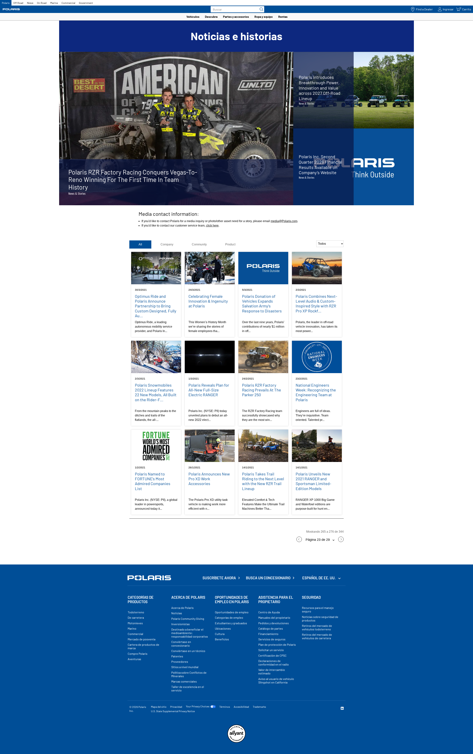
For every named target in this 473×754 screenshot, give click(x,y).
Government (86, 2)
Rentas (282, 16)
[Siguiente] (341, 541)
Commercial (68, 2)
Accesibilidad (241, 706)
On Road (42, 2)
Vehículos (192, 16)
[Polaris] (11, 9)
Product (230, 244)
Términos (224, 706)
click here (212, 225)
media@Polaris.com (284, 221)
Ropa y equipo (263, 16)
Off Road (18, 2)
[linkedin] (342, 708)
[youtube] (302, 708)
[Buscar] (260, 9)
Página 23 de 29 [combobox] (318, 540)
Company (167, 244)
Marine (54, 2)
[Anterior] (299, 541)
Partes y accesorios (236, 16)
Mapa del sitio (158, 706)
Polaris (6, 2)
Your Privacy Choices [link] (198, 706)
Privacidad (176, 706)
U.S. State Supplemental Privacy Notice (173, 711)
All (140, 244)
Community (199, 244)
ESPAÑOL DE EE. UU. (319, 578)
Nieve (30, 2)
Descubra (211, 16)
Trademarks (259, 706)
